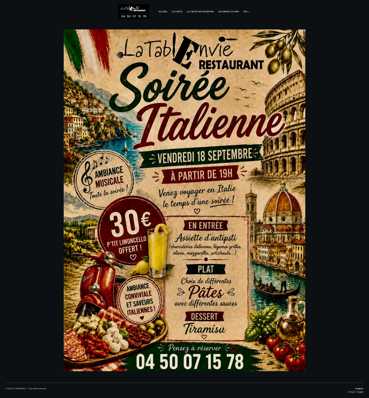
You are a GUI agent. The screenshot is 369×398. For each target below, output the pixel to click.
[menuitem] (164, 11)
